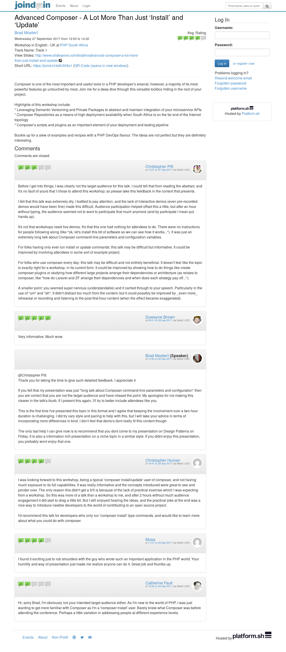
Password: (224, 44)
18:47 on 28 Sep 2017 (160, 463)
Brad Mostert (26, 32)
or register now (243, 63)
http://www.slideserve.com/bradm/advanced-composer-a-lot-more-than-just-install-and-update (77, 58)
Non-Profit (60, 637)
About (74, 5)
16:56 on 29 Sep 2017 (160, 586)
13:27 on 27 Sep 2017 (160, 169)
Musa (150, 539)
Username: (224, 27)
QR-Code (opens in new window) (100, 65)
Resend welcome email (233, 78)
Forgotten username (231, 88)
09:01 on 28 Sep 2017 (160, 320)
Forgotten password (230, 83)
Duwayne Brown (160, 317)
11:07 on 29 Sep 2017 (160, 542)
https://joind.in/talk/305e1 (52, 65)
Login (86, 5)
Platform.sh (251, 113)
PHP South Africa (74, 45)
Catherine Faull (158, 583)
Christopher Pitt (159, 166)
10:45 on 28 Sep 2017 (160, 358)
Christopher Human (162, 460)
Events (60, 5)
